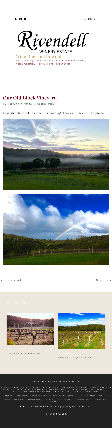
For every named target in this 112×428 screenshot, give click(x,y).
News (10, 353)
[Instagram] (20, 19)
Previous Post (10, 280)
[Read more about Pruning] (82, 330)
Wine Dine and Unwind (38, 56)
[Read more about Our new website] (30, 329)
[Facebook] (16, 19)
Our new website (20, 349)
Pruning (64, 353)
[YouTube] (25, 19)
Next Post (104, 280)
